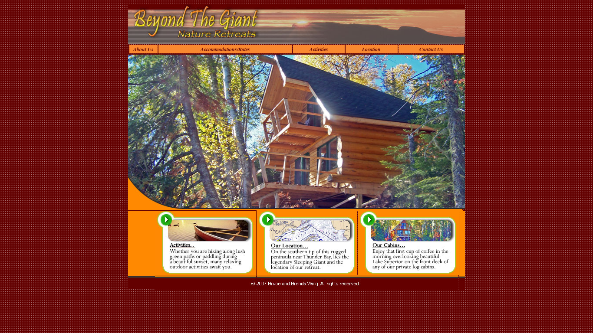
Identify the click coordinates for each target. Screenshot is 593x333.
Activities (319, 49)
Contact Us (431, 49)
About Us (143, 49)
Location (371, 49)
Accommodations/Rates (225, 49)
